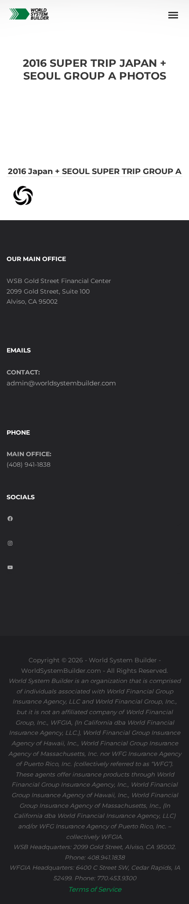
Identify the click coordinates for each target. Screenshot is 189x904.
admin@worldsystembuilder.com (61, 383)
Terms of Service (94, 889)
